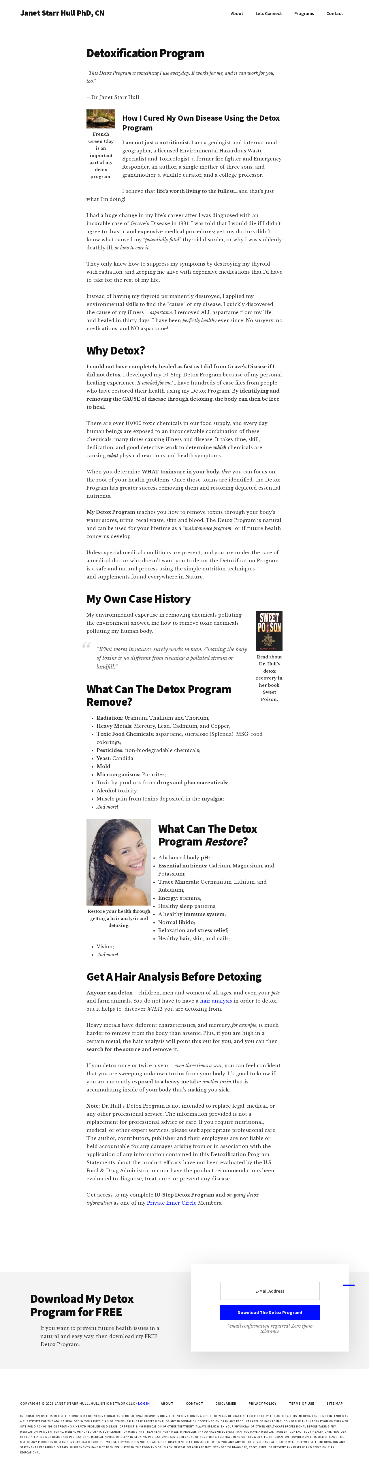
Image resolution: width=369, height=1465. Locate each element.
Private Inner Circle (172, 1203)
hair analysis (216, 1001)
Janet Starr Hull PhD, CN (62, 13)
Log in (144, 1403)
